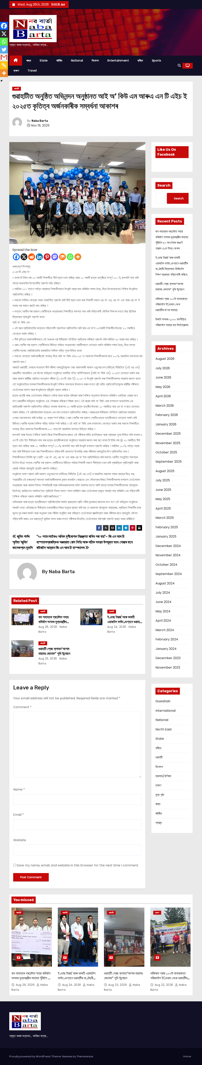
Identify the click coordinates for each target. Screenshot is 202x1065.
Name (19, 789)
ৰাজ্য (28, 60)
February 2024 (166, 639)
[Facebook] (16, 256)
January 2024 (166, 648)
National (77, 60)
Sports (156, 60)
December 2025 (168, 433)
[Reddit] (31, 256)
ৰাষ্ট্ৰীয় (59, 60)
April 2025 (163, 508)
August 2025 (164, 471)
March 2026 (164, 405)
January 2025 (165, 536)
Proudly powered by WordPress (30, 1056)
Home (187, 1056)
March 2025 (164, 517)
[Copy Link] (4, 65)
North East (163, 729)
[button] (179, 65)
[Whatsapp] (70, 256)
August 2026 (164, 358)
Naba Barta (40, 121)
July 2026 (162, 368)
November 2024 (167, 555)
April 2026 (163, 396)
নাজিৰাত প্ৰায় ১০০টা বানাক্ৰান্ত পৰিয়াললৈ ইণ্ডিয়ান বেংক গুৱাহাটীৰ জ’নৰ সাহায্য (171, 304)
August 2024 (165, 583)
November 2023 (167, 667)
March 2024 (164, 630)
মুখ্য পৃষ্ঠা (159, 794)
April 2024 (163, 620)
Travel (32, 71)
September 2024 (168, 574)
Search (163, 185)
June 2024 (163, 602)
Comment (22, 707)
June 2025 (163, 489)
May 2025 (162, 499)
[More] (77, 256)
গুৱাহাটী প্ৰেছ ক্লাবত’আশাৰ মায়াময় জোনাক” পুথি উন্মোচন (54, 651)
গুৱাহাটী (16, 88)
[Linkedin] (39, 256)
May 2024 (162, 611)
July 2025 (162, 480)
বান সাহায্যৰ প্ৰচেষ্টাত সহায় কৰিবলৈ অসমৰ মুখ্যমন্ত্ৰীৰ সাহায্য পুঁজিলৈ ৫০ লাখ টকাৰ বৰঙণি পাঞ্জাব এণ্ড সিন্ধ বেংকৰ (31, 980)
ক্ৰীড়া (140, 60)
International (165, 710)
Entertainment (118, 60)
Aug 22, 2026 (164, 985)
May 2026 (162, 387)
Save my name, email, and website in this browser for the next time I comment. (78, 865)
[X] (24, 256)
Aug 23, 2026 (47, 658)
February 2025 (166, 527)
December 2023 (167, 658)
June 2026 (163, 377)
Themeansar (85, 1056)
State (44, 60)
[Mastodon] (54, 256)
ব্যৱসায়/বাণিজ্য (163, 776)
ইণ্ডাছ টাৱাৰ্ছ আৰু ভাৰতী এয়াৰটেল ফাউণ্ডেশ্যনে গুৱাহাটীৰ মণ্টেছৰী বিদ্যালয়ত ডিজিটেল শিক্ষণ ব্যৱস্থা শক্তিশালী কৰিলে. (76, 980)
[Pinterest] (47, 256)
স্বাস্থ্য (158, 822)
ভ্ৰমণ (16, 71)
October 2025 (166, 452)
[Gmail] (4, 57)
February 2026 (166, 415)
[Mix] (62, 256)
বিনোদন (95, 60)
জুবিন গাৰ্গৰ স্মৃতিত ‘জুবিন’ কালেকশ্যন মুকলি (22, 542)
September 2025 (168, 461)
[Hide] (1, 80)
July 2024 (162, 592)
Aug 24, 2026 (116, 627)
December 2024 (168, 546)
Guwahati (162, 701)
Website (19, 840)
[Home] (15, 61)
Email (18, 814)
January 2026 (165, 424)
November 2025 (167, 443)
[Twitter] (4, 49)
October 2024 (166, 564)
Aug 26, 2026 (47, 627)
